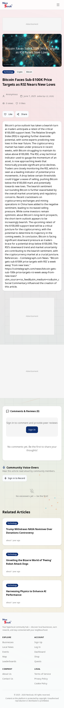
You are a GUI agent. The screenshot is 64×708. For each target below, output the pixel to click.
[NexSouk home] (7, 4)
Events (5, 651)
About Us (6, 673)
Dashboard (39, 651)
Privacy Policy (41, 678)
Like (10, 114)
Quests (37, 661)
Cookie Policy (40, 683)
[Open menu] (58, 4)
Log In (37, 647)
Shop (36, 656)
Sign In (32, 429)
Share (24, 114)
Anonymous (12, 94)
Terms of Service (42, 673)
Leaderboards (9, 661)
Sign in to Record (16, 478)
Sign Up (38, 642)
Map (4, 656)
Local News (8, 647)
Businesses (8, 642)
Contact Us (7, 678)
